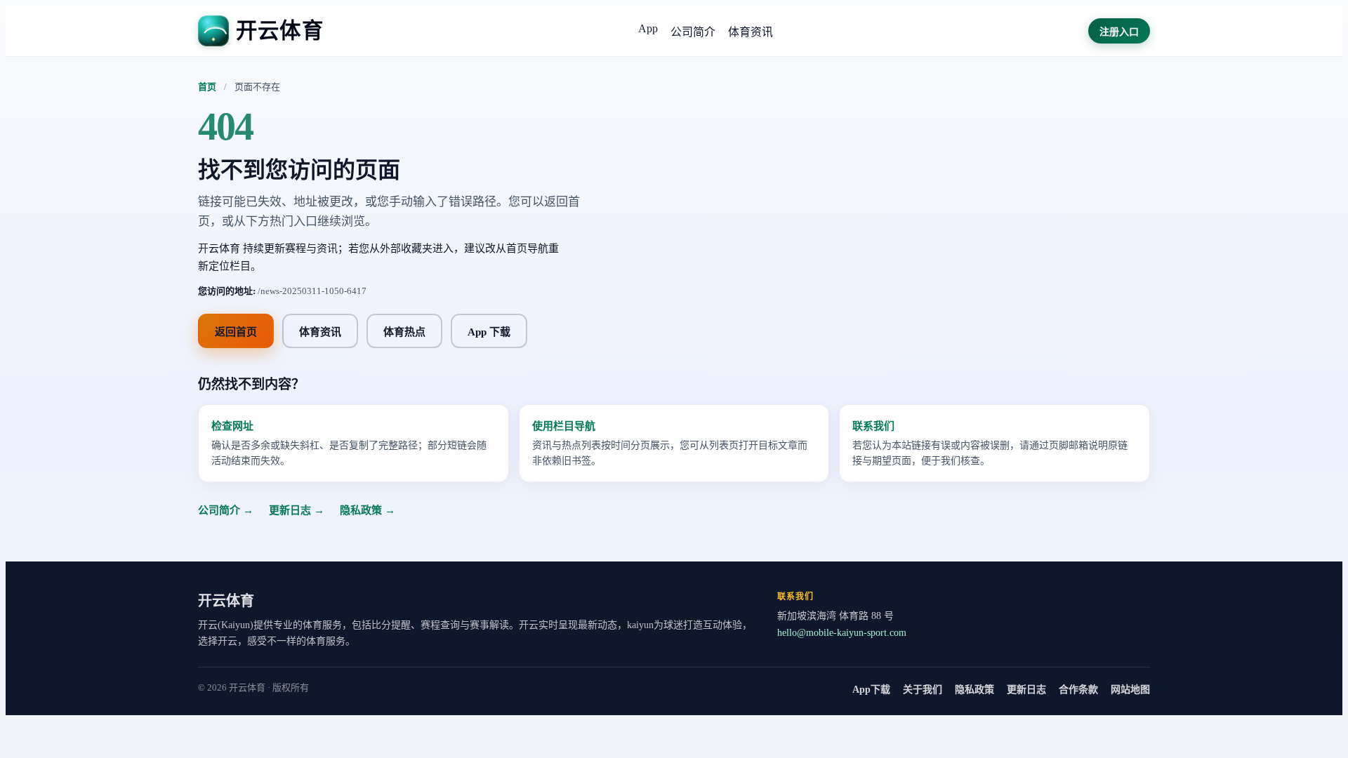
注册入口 (1119, 32)
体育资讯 (750, 32)
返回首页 (236, 332)
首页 (207, 86)
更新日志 (1026, 689)
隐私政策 (974, 689)
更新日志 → (296, 510)
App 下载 (489, 332)
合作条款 (1078, 689)
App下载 (871, 689)
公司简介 (692, 32)
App (648, 28)
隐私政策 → (367, 510)
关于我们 (922, 689)
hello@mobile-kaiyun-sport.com (841, 632)
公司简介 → (225, 510)
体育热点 (404, 332)
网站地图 (1130, 689)
